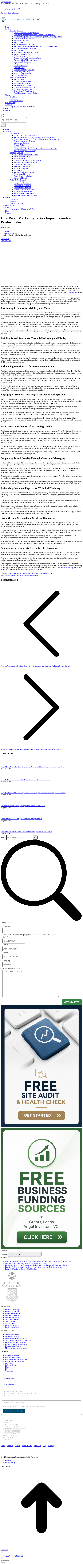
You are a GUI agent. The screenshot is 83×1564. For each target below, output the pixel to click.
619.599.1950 (10, 1385)
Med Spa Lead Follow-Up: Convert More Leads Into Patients (26, 1263)
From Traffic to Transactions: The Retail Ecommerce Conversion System (25, 780)
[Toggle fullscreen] (6, 1560)
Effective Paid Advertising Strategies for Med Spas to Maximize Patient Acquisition (33, 1267)
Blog (44, 1446)
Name (5, 937)
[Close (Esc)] (2, 1560)
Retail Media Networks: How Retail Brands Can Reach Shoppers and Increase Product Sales (32, 767)
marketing (8, 575)
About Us (37, 1446)
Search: (3, 837)
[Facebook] (77, 1448)
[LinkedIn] (80, 1448)
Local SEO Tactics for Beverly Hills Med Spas (21, 1269)
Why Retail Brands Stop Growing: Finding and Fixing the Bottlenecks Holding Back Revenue (33, 793)
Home (3, 1446)
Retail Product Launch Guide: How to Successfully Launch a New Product (26, 832)
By (31, 573)
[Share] (4, 1560)
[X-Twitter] (78, 1448)
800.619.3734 (10, 1378)
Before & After (27, 1446)
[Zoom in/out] (8, 1560)
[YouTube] (79, 1448)
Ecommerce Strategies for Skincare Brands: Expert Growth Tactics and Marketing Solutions (36, 1265)
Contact (50, 1446)
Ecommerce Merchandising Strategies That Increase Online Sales (23, 806)
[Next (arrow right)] (4, 1562)
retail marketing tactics (30, 575)
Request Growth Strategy (13, 1411)
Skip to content (6, 2)
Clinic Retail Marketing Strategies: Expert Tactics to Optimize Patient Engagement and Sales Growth (39, 1261)
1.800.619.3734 (11, 8)
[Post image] (7, 765)
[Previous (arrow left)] (2, 1562)
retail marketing (71, 292)
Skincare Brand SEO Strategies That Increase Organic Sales (21, 819)
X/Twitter (6, 926)
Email (5, 945)
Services (10, 1446)
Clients (17, 1446)
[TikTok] (81, 1448)
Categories (4, 1254)
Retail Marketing (6, 241)
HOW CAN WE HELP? (11, 968)
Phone (5, 952)
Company (6, 960)
